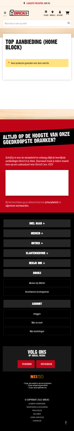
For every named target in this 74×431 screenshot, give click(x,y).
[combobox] (37, 23)
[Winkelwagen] (67, 13)
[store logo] (19, 13)
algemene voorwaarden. (17, 205)
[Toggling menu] (5, 13)
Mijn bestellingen (37, 331)
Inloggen (37, 313)
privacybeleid (51, 202)
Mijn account (37, 322)
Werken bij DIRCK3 (37, 282)
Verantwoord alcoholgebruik (37, 291)
